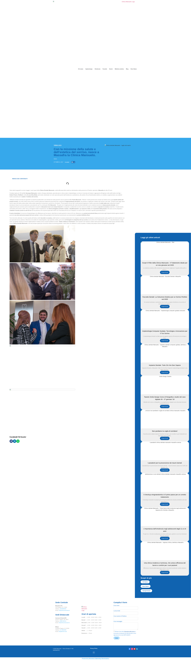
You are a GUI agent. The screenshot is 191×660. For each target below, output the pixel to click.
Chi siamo (80, 69)
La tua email (117, 610)
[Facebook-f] (130, 649)
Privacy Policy (93, 648)
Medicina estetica (119, 69)
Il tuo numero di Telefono (120, 616)
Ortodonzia (97, 69)
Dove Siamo (134, 69)
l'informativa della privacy (129, 631)
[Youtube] (134, 649)
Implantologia (88, 69)
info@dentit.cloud (63, 631)
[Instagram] (132, 649)
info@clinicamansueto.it (64, 610)
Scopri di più (164, 272)
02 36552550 (63, 630)
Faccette (105, 69)
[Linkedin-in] (137, 649)
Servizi (111, 69)
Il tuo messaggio (118, 621)
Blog (127, 69)
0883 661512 (63, 621)
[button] (72, 162)
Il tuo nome (116, 605)
